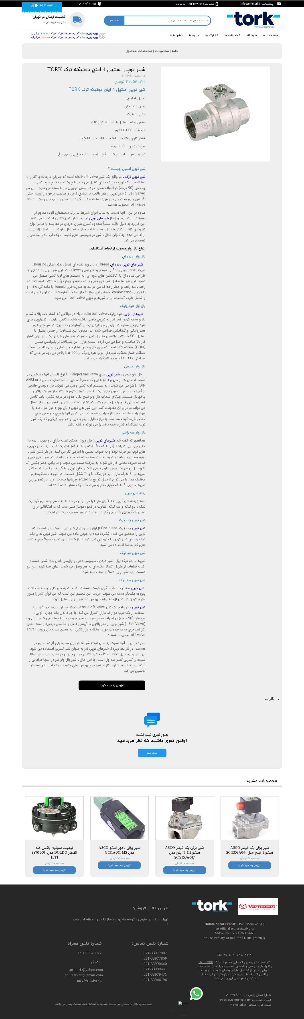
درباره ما (194, 36)
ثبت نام (83, 3)
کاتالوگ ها (211, 36)
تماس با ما (176, 36)
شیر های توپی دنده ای (127, 264)
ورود (93, 3)
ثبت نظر (152, 753)
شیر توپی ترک (135, 177)
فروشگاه (252, 36)
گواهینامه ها (232, 36)
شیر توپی (113, 374)
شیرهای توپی (99, 218)
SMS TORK (206, 962)
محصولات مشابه (261, 781)
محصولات (272, 36)
